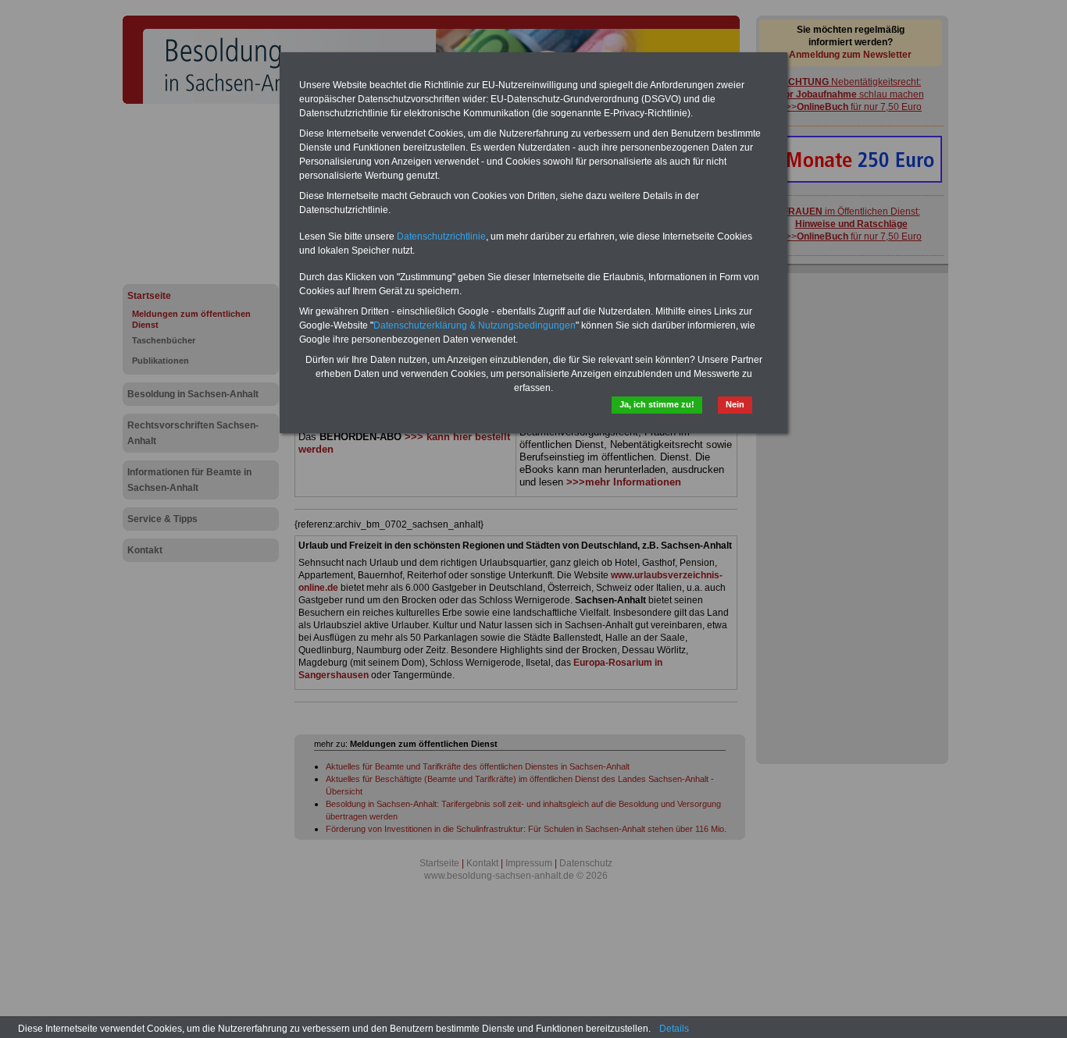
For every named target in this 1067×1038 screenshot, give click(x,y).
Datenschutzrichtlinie (441, 236)
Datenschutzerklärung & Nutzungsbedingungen (474, 325)
